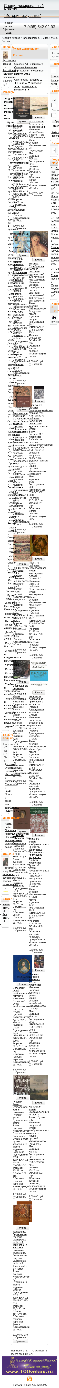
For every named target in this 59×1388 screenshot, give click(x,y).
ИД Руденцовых (33, 64)
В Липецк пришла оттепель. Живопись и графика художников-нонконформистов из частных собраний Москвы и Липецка (23, 272)
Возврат (9, 771)
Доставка (10, 764)
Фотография (6, 665)
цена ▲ (23, 83)
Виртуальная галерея (26, 70)
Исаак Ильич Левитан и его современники (37, 124)
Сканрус (19, 64)
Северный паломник (25, 67)
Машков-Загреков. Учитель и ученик (34, 978)
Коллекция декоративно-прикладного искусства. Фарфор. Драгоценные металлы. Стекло (36, 705)
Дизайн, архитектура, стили (6, 635)
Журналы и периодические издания (6, 718)
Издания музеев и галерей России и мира (25, 38)
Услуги (6, 727)
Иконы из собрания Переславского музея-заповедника (37, 568)
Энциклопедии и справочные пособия (6, 703)
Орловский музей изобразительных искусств (23, 992)
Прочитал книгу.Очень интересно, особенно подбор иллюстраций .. (10, 878)
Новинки (8, 47)
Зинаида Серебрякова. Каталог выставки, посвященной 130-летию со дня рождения (37, 271)
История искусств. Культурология (6, 676)
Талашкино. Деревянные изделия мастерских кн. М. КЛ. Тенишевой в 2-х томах (20, 1239)
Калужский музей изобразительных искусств (39, 1110)
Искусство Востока (6, 645)
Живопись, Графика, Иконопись (6, 606)
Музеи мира (7, 597)
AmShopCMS (39, 1385)
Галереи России (7, 589)
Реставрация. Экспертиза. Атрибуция (6, 624)
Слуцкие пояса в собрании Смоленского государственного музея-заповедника (23, 133)
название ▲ (35, 79)
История (6, 669)
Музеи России (7, 124)
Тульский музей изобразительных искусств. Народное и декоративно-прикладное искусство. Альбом (39, 849)
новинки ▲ (28, 86)
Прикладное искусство (6, 615)
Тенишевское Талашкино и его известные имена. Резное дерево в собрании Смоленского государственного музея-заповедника (23, 425)
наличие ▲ (20, 89)
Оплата (9, 767)
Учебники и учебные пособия (6, 689)
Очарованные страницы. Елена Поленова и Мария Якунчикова (20, 692)
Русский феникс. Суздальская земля (20, 1105)
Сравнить (20, 1341)
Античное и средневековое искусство (6, 656)
